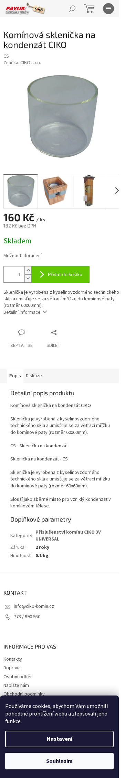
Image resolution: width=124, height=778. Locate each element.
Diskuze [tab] (34, 375)
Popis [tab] (15, 375)
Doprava (12, 667)
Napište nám (16, 685)
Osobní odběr (17, 676)
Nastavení (59, 739)
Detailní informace (22, 312)
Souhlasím (59, 761)
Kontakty (12, 659)
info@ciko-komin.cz (34, 606)
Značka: (22, 62)
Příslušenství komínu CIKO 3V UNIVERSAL (68, 535)
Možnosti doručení (22, 256)
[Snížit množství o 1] (27, 278)
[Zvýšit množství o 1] (27, 270)
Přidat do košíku (65, 274)
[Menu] (108, 9)
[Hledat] (72, 9)
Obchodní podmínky (24, 694)
